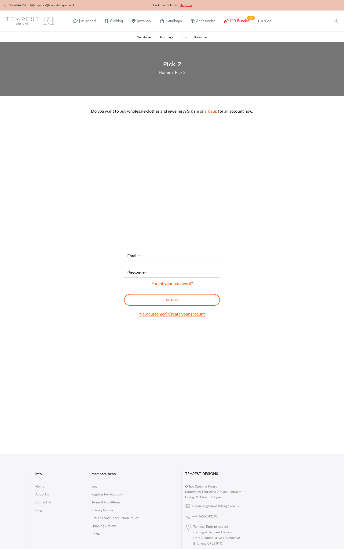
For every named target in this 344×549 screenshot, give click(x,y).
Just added (87, 21)
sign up (211, 111)
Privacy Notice (102, 510)
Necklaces (144, 37)
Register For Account (106, 494)
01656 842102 (17, 5)
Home (164, 72)
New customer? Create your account (172, 313)
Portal (96, 534)
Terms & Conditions (105, 502)
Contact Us (43, 502)
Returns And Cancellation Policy (115, 518)
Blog (38, 510)
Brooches (201, 37)
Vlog (267, 21)
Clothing (116, 21)
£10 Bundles (241, 20)
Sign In (172, 300)
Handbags (173, 21)
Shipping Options (104, 526)
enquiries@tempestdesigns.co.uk (54, 5)
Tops (183, 37)
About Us (42, 494)
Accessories (206, 21)
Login (95, 486)
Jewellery (144, 21)
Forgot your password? (172, 283)
